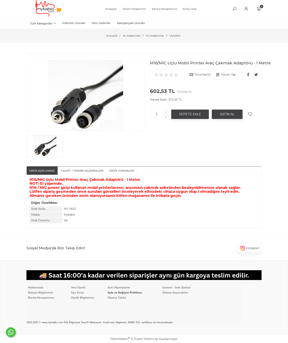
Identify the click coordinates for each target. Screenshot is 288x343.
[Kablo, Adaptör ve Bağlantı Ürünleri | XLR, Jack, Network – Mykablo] (48, 15)
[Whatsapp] (11, 332)
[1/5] (156, 74)
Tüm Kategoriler (41, 23)
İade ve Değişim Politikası (125, 292)
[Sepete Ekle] (190, 114)
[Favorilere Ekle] (249, 114)
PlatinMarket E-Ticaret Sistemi (132, 339)
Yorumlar (202, 74)
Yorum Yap (228, 74)
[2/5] (159, 74)
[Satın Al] (227, 114)
